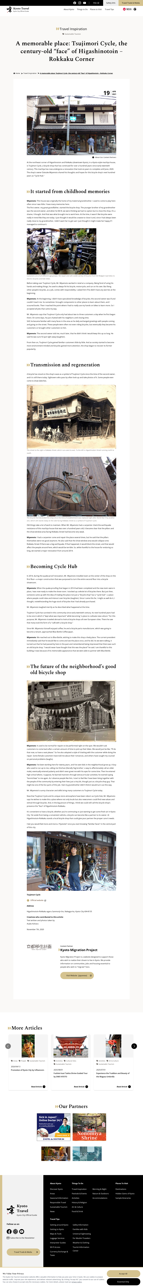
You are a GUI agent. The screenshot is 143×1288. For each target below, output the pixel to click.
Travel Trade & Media (131, 3)
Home (18, 73)
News (52, 1211)
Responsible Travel (58, 1202)
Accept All (123, 1273)
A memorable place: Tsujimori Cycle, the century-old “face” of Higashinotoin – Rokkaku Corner (76, 73)
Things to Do (82, 9)
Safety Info (110, 3)
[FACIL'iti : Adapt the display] (127, 9)
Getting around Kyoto (59, 1225)
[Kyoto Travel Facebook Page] (74, 3)
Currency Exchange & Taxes (59, 1253)
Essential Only (123, 1282)
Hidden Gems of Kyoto (125, 1193)
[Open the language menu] (135, 9)
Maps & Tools (55, 1234)
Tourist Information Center (81, 1249)
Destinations (121, 1189)
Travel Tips (109, 9)
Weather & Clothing (81, 1242)
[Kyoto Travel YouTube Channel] (84, 3)
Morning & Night (99, 1189)
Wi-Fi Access (55, 1247)
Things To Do (77, 1183)
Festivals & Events (79, 1193)
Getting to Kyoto (57, 1229)
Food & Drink (77, 1211)
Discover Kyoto (56, 1189)
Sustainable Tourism (73, 34)
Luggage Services (57, 1238)
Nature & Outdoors (101, 1193)
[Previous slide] (8, 1046)
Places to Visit (96, 9)
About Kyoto (69, 9)
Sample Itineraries (123, 1198)
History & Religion (79, 1202)
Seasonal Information (59, 1198)
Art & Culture (77, 1207)
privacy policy (77, 1282)
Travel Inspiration (30, 73)
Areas (52, 1193)
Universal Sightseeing (82, 1234)
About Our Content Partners (105, 157)
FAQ (95, 3)
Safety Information (80, 1225)
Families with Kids (80, 1229)
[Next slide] (134, 1046)
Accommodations (100, 1198)
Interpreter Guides (58, 1242)
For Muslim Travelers (81, 1238)
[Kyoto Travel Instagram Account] (79, 3)
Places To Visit (122, 1183)
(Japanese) (76, 975)
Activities (75, 1198)
